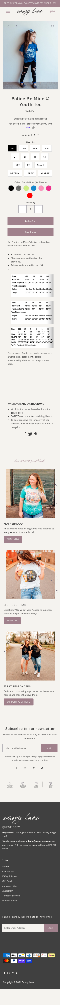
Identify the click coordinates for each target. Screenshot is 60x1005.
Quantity (30, 202)
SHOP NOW (13, 539)
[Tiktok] (42, 768)
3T (25, 156)
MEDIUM (14, 173)
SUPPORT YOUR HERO (18, 701)
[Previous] (8, 26)
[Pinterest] (33, 768)
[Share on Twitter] (30, 434)
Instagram (7, 890)
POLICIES (12, 620)
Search (6, 866)
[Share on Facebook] (25, 434)
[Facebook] (16, 768)
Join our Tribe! (9, 885)
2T (15, 156)
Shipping (18, 118)
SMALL (40, 165)
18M (35, 148)
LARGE (30, 173)
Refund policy (9, 900)
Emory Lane (28, 982)
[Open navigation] (8, 11)
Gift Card (7, 881)
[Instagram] (25, 768)
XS (28, 165)
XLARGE (45, 173)
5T (44, 156)
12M (23, 148)
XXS (18, 165)
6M (12, 148)
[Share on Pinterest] (35, 434)
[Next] (16, 26)
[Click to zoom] (52, 26)
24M (46, 148)
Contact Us (8, 871)
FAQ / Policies (9, 876)
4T (35, 156)
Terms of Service (11, 895)
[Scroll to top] (53, 998)
